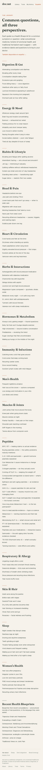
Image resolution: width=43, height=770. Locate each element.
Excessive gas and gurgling (12, 80)
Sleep (13, 753)
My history (30, 4)
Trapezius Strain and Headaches (14, 716)
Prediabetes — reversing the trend (14, 332)
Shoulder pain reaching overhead (14, 424)
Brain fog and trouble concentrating (15, 117)
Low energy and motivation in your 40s (16, 391)
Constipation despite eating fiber (14, 77)
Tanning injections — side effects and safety (18, 546)
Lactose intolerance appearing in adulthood (18, 91)
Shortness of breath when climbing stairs (17, 572)
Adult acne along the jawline (12, 594)
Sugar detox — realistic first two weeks (17, 178)
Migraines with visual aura (11, 207)
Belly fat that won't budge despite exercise (18, 325)
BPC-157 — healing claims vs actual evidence (19, 446)
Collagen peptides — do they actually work (18, 469)
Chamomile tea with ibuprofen (13, 279)
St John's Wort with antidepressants (15, 299)
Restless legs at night (10, 634)
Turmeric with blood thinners (12, 303)
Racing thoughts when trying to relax (16, 134)
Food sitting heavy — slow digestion (15, 84)
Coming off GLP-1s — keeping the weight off (19, 472)
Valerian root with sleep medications (15, 306)
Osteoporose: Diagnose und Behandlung (17, 731)
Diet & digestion (22, 753)
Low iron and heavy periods (12, 678)
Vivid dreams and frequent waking (14, 648)
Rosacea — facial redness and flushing (16, 615)
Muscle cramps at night (11, 417)
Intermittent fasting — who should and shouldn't (20, 160)
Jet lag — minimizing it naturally (14, 164)
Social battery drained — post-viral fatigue (18, 138)
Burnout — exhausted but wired (14, 120)
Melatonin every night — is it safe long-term (18, 296)
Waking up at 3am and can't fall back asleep (18, 652)
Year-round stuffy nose (10, 579)
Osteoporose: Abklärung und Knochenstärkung (19, 724)
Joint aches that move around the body (17, 410)
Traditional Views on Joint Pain (13, 741)
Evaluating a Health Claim (11, 720)
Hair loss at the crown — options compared (18, 387)
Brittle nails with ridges (10, 598)
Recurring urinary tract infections (14, 692)
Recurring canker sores (10, 362)
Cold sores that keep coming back (15, 358)
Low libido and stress (10, 395)
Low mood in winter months (12, 131)
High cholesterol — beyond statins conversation (20, 329)
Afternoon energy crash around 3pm (15, 113)
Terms (22, 766)
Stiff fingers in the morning (12, 428)
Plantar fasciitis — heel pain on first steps (17, 420)
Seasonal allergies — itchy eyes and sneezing (19, 568)
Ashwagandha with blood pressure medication (19, 272)
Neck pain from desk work (12, 214)
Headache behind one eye (11, 193)
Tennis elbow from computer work (15, 431)
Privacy (28, 766)
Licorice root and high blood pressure (16, 286)
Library (17, 4)
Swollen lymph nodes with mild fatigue (16, 369)
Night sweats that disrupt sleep (14, 631)
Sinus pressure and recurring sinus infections (18, 575)
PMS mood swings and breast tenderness (17, 681)
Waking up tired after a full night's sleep (17, 655)
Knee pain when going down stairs (15, 413)
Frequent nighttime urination (12, 384)
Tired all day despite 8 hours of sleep (16, 141)
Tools (23, 4)
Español (38, 4)
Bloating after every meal (11, 73)
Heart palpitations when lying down (15, 246)
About (4, 766)
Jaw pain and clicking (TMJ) (12, 197)
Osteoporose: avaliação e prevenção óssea (18, 734)
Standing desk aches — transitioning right (17, 174)
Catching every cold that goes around (16, 354)
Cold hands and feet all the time (14, 239)
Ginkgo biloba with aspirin (11, 282)
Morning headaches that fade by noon (16, 210)
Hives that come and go (11, 612)
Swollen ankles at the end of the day (15, 253)
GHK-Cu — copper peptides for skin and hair (19, 488)
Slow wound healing (9, 365)
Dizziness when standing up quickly (15, 242)
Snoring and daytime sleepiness (14, 638)
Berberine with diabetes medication (15, 275)
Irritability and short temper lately (14, 127)
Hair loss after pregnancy (11, 671)
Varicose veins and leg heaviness (14, 256)
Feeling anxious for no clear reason (15, 124)
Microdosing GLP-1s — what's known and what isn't (21, 520)
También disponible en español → (14, 55)
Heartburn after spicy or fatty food (15, 87)
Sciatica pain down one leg (12, 223)
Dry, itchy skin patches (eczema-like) (15, 605)
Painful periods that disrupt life (13, 685)
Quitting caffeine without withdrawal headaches (19, 167)
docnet (6, 4)
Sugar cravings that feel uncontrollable (16, 336)
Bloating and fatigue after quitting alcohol (17, 157)
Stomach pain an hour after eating (14, 98)
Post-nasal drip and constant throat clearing (18, 565)
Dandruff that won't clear (11, 601)
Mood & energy (33, 753)
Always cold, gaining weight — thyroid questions (20, 321)
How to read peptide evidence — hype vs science (20, 510)
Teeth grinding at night (10, 641)
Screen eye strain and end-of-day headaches (19, 171)
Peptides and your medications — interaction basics (21, 530)
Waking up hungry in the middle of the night (18, 339)
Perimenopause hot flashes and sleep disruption (20, 688)
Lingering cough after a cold (12, 561)
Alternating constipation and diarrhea (15, 69)
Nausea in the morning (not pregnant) (16, 94)
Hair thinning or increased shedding (15, 608)
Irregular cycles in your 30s (12, 674)
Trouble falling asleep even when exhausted (18, 645)
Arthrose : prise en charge (11, 738)
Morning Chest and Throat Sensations (16, 727)
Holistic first (6, 755)
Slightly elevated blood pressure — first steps (19, 249)
